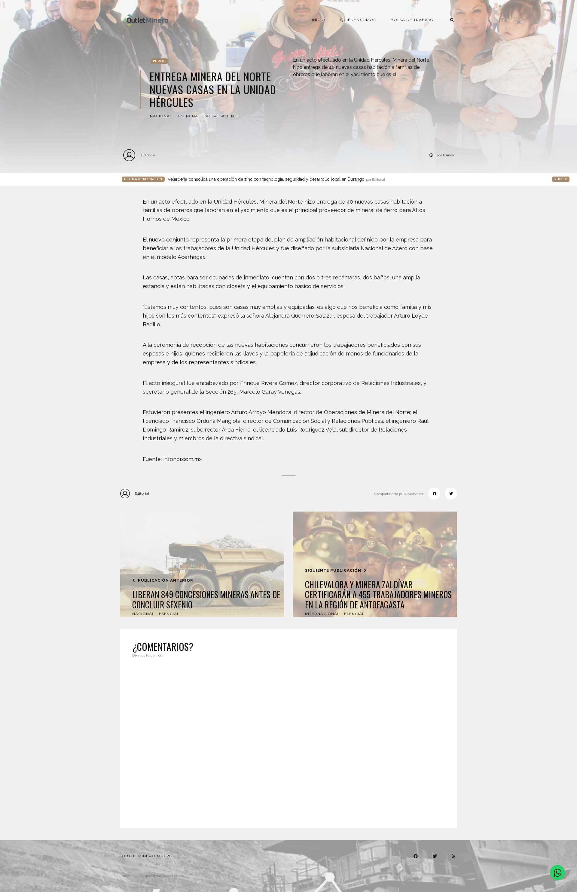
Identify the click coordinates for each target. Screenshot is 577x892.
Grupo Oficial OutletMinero (162, 876)
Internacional (322, 613)
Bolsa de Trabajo (412, 19)
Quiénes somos (358, 19)
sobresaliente (222, 116)
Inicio (318, 19)
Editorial (148, 155)
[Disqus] (288, 739)
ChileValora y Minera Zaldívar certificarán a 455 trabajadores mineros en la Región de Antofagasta (378, 595)
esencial (188, 116)
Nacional (161, 116)
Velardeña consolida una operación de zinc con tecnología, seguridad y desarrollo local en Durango (276, 179)
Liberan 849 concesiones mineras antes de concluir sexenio (206, 599)
